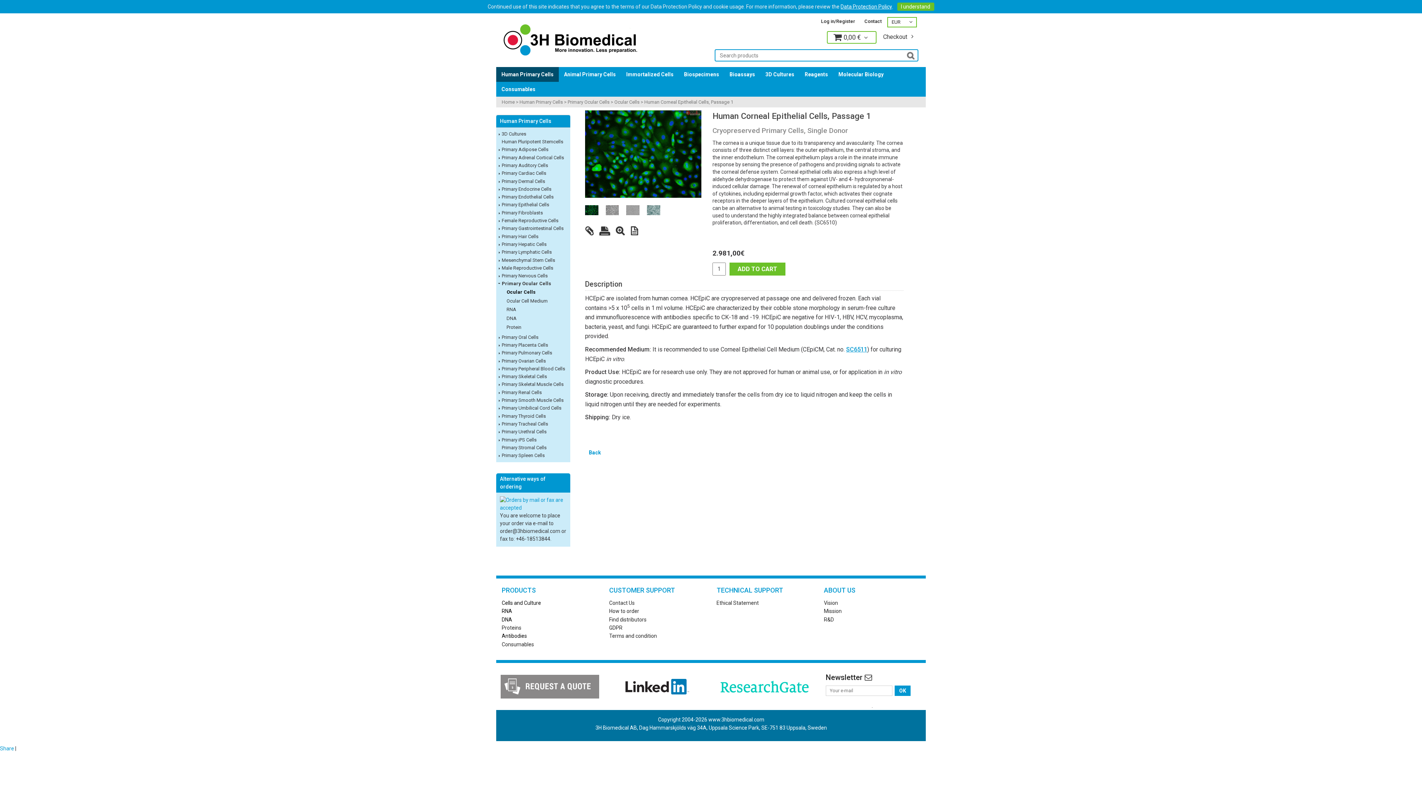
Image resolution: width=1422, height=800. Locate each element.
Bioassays (742, 74)
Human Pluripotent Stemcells (532, 141)
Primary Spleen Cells (523, 455)
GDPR (615, 628)
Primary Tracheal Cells (525, 424)
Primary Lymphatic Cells (527, 252)
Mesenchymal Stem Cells (528, 260)
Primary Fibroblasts (522, 213)
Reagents (816, 74)
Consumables (518, 89)
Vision (831, 603)
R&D (829, 620)
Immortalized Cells (650, 74)
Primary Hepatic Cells (524, 244)
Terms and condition (633, 636)
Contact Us (622, 603)
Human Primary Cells (527, 74)
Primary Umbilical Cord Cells (531, 408)
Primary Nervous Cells (525, 276)
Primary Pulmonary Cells (527, 353)
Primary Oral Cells (520, 337)
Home (508, 102)
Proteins (511, 628)
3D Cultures (779, 74)
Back (595, 453)
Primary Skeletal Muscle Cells (533, 384)
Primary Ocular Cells (589, 102)
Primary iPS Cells (519, 440)
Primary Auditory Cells (525, 165)
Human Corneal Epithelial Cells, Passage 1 (688, 102)
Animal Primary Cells (590, 74)
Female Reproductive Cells (530, 220)
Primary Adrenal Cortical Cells (533, 157)
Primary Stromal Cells (524, 447)
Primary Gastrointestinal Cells (533, 228)
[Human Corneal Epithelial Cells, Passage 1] (643, 154)
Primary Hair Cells (520, 236)
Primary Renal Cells (522, 392)
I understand (915, 7)
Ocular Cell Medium (527, 301)
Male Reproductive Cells (527, 268)
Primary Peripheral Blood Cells (533, 368)
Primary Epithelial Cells (525, 204)
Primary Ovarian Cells (524, 361)
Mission (833, 611)
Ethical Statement (738, 603)
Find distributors (628, 620)
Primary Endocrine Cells (526, 189)
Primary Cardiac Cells (524, 173)
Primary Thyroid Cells (524, 416)
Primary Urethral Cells (524, 431)
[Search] (911, 55)
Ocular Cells (627, 102)
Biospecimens (701, 74)
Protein (514, 327)
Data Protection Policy (866, 7)
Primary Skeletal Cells (524, 376)
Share (7, 748)
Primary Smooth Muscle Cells (533, 400)
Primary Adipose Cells (525, 149)
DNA (512, 318)
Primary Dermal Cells (523, 181)
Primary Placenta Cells (525, 345)
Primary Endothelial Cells (528, 197)
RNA (511, 309)
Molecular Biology (861, 74)
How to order (624, 611)
